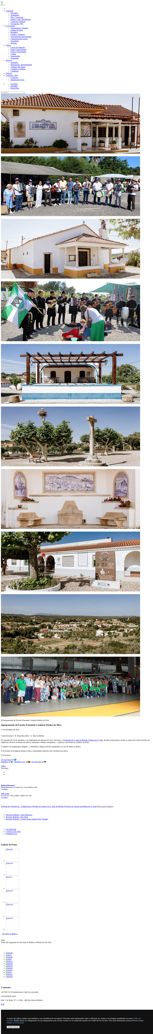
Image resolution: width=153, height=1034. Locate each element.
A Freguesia (10, 26)
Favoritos (14, 84)
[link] (83, 740)
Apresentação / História (19, 28)
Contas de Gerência (18, 22)
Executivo (14, 13)
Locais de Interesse (18, 47)
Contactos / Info (12, 75)
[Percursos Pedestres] (105, 806)
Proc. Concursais (17, 17)
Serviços (9, 60)
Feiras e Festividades (18, 52)
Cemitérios (15, 71)
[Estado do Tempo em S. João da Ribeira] (47, 806)
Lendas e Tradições (18, 35)
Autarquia (9, 11)
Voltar (3, 766)
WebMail (14, 86)
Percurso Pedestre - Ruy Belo (17, 817)
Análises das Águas (18, 67)
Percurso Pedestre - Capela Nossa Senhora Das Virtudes (27, 819)
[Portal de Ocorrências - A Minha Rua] (16, 806)
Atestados (14, 63)
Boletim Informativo (8, 785)
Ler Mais (4, 789)
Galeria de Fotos (17, 30)
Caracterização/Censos (19, 39)
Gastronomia (15, 56)
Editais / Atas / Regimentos (21, 19)
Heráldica (14, 32)
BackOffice (15, 88)
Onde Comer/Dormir (18, 50)
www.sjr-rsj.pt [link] (6, 760)
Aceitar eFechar (13, 1027)
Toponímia (15, 41)
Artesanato (15, 58)
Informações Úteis (17, 80)
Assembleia (15, 15)
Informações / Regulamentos (21, 65)
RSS (2, 1004)
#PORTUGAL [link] (19, 762)
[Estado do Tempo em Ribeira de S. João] (80, 806)
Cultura (13, 54)
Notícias (14, 43)
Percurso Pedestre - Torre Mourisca (19, 815)
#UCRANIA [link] (36, 762)
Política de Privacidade (15, 1023)
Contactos (14, 78)
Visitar (8, 45)
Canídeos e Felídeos (18, 69)
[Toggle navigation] (4, 5)
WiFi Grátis (5, 794)
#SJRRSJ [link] (4, 762)
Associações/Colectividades (21, 37)
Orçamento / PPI (17, 24)
